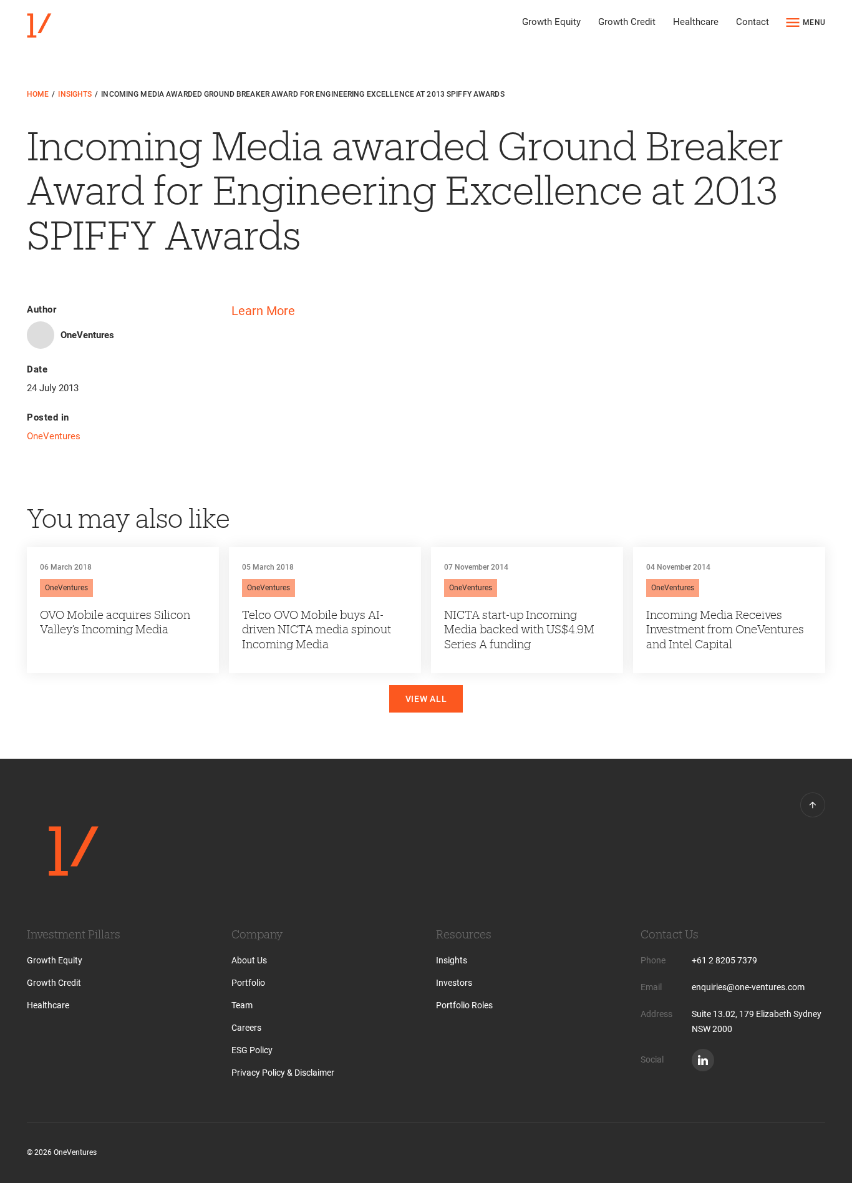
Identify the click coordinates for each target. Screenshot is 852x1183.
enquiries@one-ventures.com (748, 987)
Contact (752, 22)
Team (242, 1005)
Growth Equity (551, 22)
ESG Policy (252, 1050)
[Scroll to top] (812, 804)
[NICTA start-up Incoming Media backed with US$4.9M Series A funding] (527, 610)
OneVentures (53, 436)
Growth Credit (627, 22)
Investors (454, 983)
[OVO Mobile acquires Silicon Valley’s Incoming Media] (123, 610)
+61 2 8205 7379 (724, 960)
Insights (451, 960)
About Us (249, 960)
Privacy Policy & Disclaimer (282, 1073)
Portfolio (248, 983)
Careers (246, 1028)
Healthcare (696, 22)
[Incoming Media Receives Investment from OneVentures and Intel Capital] (729, 610)
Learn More (263, 311)
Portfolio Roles (464, 1005)
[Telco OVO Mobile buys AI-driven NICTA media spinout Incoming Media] (325, 610)
